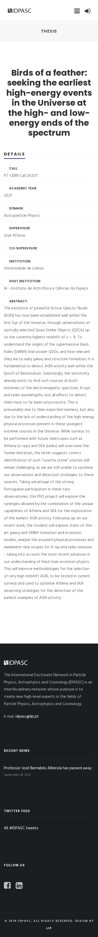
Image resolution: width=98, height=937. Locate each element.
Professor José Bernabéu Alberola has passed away (47, 768)
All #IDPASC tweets (21, 828)
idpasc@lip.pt (27, 716)
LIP (49, 928)
